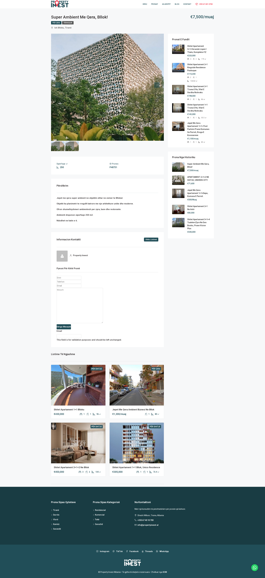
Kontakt (187, 4)
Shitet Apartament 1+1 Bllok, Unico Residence (136, 467)
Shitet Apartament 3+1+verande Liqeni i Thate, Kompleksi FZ (196, 49)
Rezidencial (100, 510)
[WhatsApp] (254, 567)
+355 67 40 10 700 (145, 520)
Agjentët (166, 4)
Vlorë (55, 519)
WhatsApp (164, 551)
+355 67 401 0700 (205, 4)
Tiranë (56, 510)
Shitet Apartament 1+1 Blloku (69, 409)
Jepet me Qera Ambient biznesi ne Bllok (133, 409)
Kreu (145, 4)
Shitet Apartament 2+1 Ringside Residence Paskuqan (197, 67)
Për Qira (56, 23)
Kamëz (56, 524)
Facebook (134, 551)
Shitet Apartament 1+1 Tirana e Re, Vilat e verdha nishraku (197, 108)
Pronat (154, 4)
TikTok (119, 551)
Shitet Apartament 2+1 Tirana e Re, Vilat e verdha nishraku (197, 89)
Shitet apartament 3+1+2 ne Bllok (71, 467)
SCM (165, 572)
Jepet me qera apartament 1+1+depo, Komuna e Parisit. (197, 193)
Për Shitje (96, 369)
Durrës (56, 515)
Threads (149, 551)
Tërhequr (67, 23)
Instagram (104, 551)
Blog (177, 4)
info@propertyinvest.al (147, 525)
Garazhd (99, 524)
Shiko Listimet (151, 239)
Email (59, 331)
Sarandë (57, 529)
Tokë (97, 519)
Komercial (99, 515)
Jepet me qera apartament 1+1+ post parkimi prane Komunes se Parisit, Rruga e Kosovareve (198, 129)
